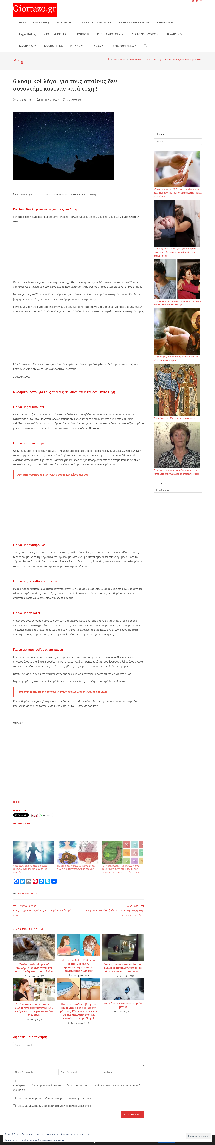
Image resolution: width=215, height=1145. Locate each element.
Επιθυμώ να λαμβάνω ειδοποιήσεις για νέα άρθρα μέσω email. (54, 1105)
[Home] (109, 59)
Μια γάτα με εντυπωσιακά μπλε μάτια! (123, 1005)
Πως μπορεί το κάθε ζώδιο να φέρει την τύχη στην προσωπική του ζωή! (76, 867)
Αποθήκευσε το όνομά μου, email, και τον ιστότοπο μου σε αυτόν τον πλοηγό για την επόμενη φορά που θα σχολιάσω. (77, 1088)
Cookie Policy (63, 1140)
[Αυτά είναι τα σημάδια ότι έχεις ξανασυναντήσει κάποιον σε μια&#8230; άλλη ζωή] (33, 852)
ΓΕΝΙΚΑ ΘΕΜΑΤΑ (50, 99)
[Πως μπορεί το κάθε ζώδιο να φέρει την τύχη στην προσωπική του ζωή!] (77, 852)
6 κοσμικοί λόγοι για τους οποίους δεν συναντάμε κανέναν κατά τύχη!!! (180, 59)
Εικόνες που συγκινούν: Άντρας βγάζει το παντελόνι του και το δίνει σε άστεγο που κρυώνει (123, 967)
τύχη (36, 893)
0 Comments (74, 99)
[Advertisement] (78, 249)
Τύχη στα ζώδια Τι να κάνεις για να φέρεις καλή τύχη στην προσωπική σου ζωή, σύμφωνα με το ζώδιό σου (121, 868)
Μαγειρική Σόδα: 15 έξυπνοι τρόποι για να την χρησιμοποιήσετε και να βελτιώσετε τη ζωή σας (78, 965)
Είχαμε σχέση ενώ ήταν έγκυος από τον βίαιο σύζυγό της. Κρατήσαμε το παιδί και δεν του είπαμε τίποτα (175, 252)
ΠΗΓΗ (16, 801)
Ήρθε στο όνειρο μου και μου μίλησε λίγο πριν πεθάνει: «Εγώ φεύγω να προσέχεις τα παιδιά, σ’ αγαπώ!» (34, 1010)
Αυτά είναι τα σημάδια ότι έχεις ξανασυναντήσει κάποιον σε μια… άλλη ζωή (31, 868)
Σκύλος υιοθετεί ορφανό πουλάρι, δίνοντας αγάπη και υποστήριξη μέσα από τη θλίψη (34, 968)
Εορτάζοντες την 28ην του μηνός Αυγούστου (175, 418)
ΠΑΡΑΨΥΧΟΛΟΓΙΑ (25, 893)
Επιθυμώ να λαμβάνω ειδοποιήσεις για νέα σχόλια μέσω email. (55, 1098)
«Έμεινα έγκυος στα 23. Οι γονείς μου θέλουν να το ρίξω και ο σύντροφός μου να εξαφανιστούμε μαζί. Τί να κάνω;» (178, 193)
